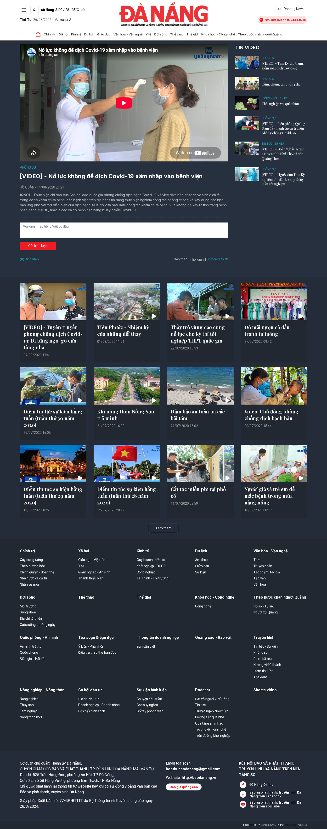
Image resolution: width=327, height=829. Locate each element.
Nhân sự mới (29, 584)
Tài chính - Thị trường (153, 578)
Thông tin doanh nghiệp (158, 637)
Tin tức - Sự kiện (273, 143)
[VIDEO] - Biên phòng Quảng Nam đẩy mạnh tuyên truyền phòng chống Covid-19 (283, 128)
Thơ (256, 560)
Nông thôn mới (31, 717)
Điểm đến (202, 566)
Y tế (148, 34)
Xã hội (63, 34)
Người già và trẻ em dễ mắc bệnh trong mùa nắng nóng (269, 496)
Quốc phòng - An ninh (39, 637)
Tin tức (200, 705)
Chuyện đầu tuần (149, 699)
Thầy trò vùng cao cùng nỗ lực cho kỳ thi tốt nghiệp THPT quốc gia (198, 334)
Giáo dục (104, 34)
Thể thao (177, 34)
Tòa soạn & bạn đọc (96, 637)
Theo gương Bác (32, 566)
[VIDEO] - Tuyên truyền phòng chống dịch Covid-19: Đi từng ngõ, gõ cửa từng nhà (53, 337)
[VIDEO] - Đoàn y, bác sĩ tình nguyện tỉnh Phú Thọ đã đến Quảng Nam (283, 154)
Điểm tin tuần (263, 671)
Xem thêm (164, 528)
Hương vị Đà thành (267, 665)
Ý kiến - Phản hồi (90, 646)
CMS (268, 825)
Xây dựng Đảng (31, 560)
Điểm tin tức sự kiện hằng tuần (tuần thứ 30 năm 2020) (52, 418)
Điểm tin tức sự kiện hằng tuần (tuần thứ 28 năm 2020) (126, 496)
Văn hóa (260, 584)
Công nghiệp (146, 572)
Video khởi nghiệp (275, 98)
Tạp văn (260, 578)
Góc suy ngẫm (147, 705)
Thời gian (197, 259)
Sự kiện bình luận (152, 690)
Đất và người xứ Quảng (212, 699)
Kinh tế (76, 34)
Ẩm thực (201, 560)
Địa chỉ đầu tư (88, 699)
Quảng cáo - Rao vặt (213, 637)
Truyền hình (264, 637)
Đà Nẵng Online (261, 785)
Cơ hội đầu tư (90, 690)
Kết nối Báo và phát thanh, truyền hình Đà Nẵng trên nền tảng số (269, 769)
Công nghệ (203, 606)
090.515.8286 (296, 20)
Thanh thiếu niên (90, 578)
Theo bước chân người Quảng (260, 34)
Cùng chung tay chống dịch (282, 84)
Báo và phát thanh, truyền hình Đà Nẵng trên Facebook (275, 794)
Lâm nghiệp (28, 711)
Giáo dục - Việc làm (92, 560)
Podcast (202, 690)
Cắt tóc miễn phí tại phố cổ (198, 492)
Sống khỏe (28, 612)
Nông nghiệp (29, 699)
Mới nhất (66, 20)
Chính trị (50, 34)
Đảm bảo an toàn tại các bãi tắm (198, 414)
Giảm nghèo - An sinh (94, 572)
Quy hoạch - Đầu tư (151, 560)
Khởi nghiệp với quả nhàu (280, 104)
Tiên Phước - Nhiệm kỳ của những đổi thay (123, 330)
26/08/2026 (35, 20)
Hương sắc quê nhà (209, 717)
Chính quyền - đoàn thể (37, 572)
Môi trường (28, 606)
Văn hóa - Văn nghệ (128, 34)
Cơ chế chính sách (91, 711)
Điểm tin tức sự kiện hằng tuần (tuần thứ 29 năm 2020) (52, 496)
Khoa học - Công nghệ (218, 34)
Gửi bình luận (38, 246)
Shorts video (265, 690)
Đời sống (160, 34)
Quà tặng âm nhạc (209, 723)
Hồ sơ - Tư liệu (264, 606)
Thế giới (192, 34)
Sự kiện (200, 572)
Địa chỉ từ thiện (31, 618)
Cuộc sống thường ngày (38, 625)
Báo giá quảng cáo (184, 787)
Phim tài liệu (263, 659)
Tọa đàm (260, 677)
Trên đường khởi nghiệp (212, 736)
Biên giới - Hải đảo (33, 659)
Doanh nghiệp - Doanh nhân (99, 705)
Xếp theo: (181, 259)
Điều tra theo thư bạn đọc (97, 652)
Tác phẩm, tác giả (267, 572)
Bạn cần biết (146, 646)
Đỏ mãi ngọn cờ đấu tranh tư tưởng (267, 330)
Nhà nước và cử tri (33, 578)
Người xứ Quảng (266, 612)
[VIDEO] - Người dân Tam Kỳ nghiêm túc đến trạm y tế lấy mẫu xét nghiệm (283, 179)
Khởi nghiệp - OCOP (151, 566)
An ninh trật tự (31, 646)
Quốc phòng (29, 652)
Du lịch (89, 34)
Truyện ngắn (263, 566)
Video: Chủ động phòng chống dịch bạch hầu (271, 414)
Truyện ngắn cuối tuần (211, 711)
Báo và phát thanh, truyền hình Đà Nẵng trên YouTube (275, 804)
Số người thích (217, 259)
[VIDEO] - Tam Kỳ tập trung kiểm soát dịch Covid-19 (283, 65)
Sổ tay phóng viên (150, 711)
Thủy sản (27, 705)
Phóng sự (28, 167)
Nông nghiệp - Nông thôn (42, 690)
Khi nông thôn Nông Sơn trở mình (125, 414)
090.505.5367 (274, 20)
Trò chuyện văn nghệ (210, 729)
